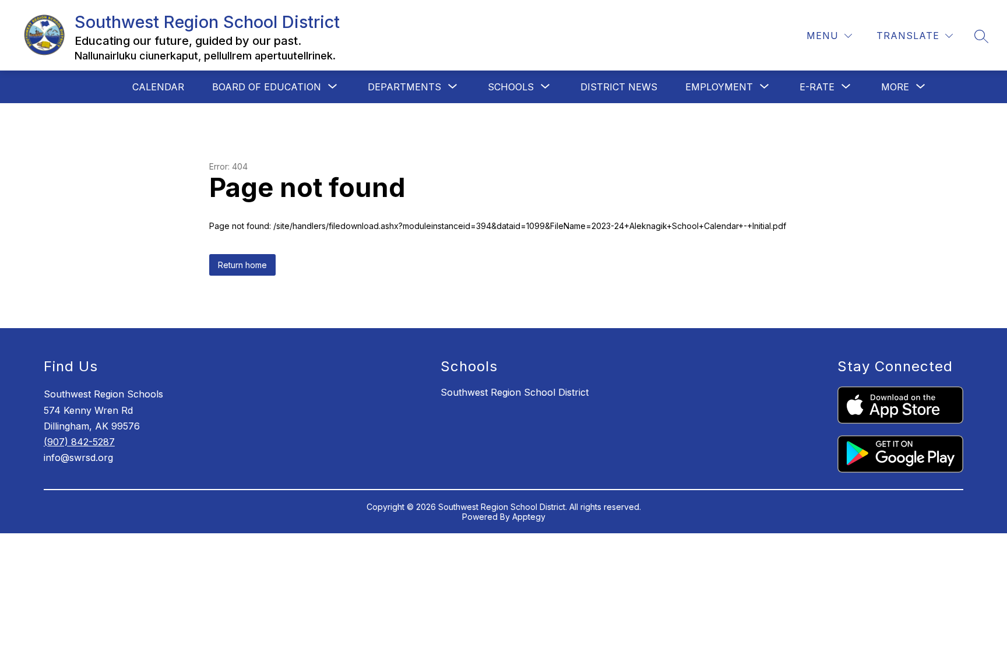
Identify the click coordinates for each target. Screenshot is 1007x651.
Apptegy (528, 517)
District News (618, 87)
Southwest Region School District (515, 392)
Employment (719, 87)
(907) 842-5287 (79, 442)
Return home (242, 265)
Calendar (158, 87)
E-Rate (817, 87)
